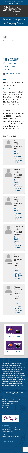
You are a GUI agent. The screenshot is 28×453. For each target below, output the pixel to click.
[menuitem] (10, 1)
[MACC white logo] (11, 9)
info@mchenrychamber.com (8, 434)
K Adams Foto (10, 403)
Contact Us (17, 3)
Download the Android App (14, 351)
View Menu (21, 15)
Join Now (11, 3)
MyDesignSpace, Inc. (13, 401)
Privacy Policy (5, 407)
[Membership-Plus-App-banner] (14, 330)
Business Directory (10, 1)
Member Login (20, 1)
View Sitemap (5, 405)
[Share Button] (5, 37)
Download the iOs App (14, 336)
